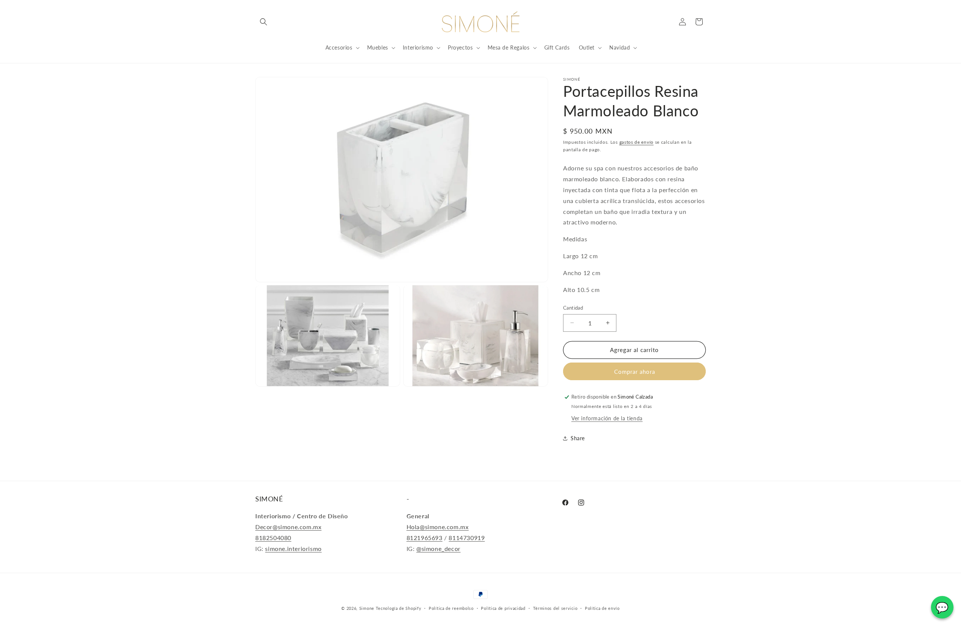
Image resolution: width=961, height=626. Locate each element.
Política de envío (602, 608)
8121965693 (425, 537)
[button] (263, 22)
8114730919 (467, 537)
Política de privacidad (503, 608)
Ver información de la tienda (607, 418)
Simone (366, 608)
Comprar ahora (634, 371)
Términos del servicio (555, 608)
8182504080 (273, 537)
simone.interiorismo (293, 548)
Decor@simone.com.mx (288, 526)
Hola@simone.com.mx (438, 526)
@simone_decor (438, 548)
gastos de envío (636, 142)
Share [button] (578, 438)
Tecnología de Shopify (399, 608)
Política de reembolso (451, 608)
